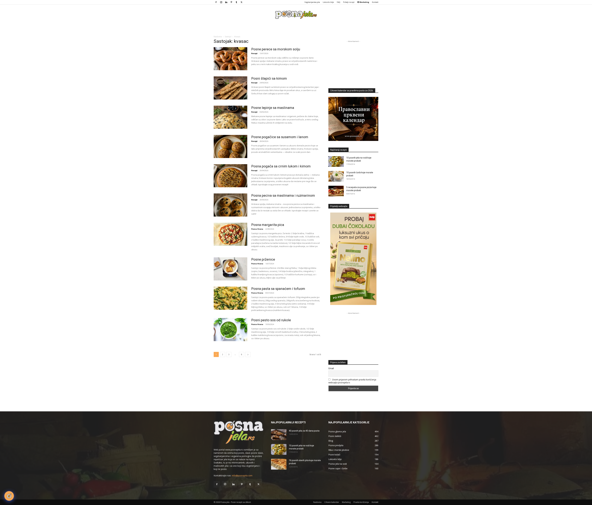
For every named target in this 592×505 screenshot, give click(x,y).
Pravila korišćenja (361, 502)
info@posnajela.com (242, 475)
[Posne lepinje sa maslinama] (230, 117)
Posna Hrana (257, 229)
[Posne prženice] (230, 268)
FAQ (338, 2)
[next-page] (248, 354)
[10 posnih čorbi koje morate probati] (336, 176)
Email (331, 368)
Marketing (346, 502)
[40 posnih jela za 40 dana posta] (278, 434)
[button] (9, 496)
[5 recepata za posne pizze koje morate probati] (336, 191)
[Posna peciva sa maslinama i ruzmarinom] (230, 205)
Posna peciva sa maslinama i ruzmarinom (283, 195)
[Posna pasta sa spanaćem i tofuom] (230, 298)
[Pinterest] (231, 2)
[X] (241, 2)
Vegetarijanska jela (312, 2)
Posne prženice (263, 259)
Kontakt (375, 2)
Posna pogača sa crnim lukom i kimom (281, 166)
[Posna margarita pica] (230, 234)
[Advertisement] (353, 62)
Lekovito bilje (328, 2)
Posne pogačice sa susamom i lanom (279, 137)
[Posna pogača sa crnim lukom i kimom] (230, 175)
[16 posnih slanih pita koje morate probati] (278, 464)
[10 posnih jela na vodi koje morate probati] (336, 161)
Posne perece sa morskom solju (275, 49)
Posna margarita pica (267, 225)
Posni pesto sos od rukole (271, 320)
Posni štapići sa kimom (269, 78)
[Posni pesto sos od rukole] (230, 329)
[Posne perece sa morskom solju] (230, 58)
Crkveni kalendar (331, 502)
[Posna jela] (296, 15)
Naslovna (218, 36)
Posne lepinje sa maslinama (272, 108)
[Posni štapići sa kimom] (230, 87)
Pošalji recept (348, 2)
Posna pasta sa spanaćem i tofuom (278, 289)
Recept (254, 53)
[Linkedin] (226, 2)
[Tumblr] (236, 2)
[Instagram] (221, 2)
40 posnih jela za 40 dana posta (304, 431)
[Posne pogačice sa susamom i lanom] (230, 146)
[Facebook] (216, 2)
